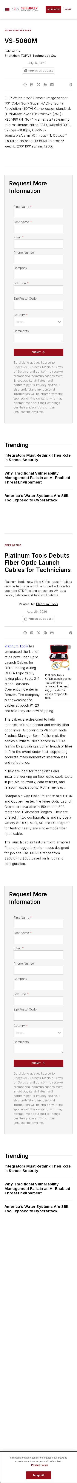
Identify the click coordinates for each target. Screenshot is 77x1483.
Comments (21, 331)
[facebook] (25, 84)
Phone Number (24, 252)
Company (20, 268)
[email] (52, 84)
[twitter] (38, 84)
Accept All (38, 1475)
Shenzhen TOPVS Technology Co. (30, 55)
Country (21, 315)
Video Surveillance (17, 30)
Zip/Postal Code (25, 298)
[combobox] (38, 321)
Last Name (23, 222)
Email (19, 237)
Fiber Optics (12, 545)
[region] (38, 1467)
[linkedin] (32, 84)
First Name (23, 207)
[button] (7, 9)
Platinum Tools (47, 604)
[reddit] (45, 84)
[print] (71, 84)
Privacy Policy (39, 1465)
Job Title (21, 283)
